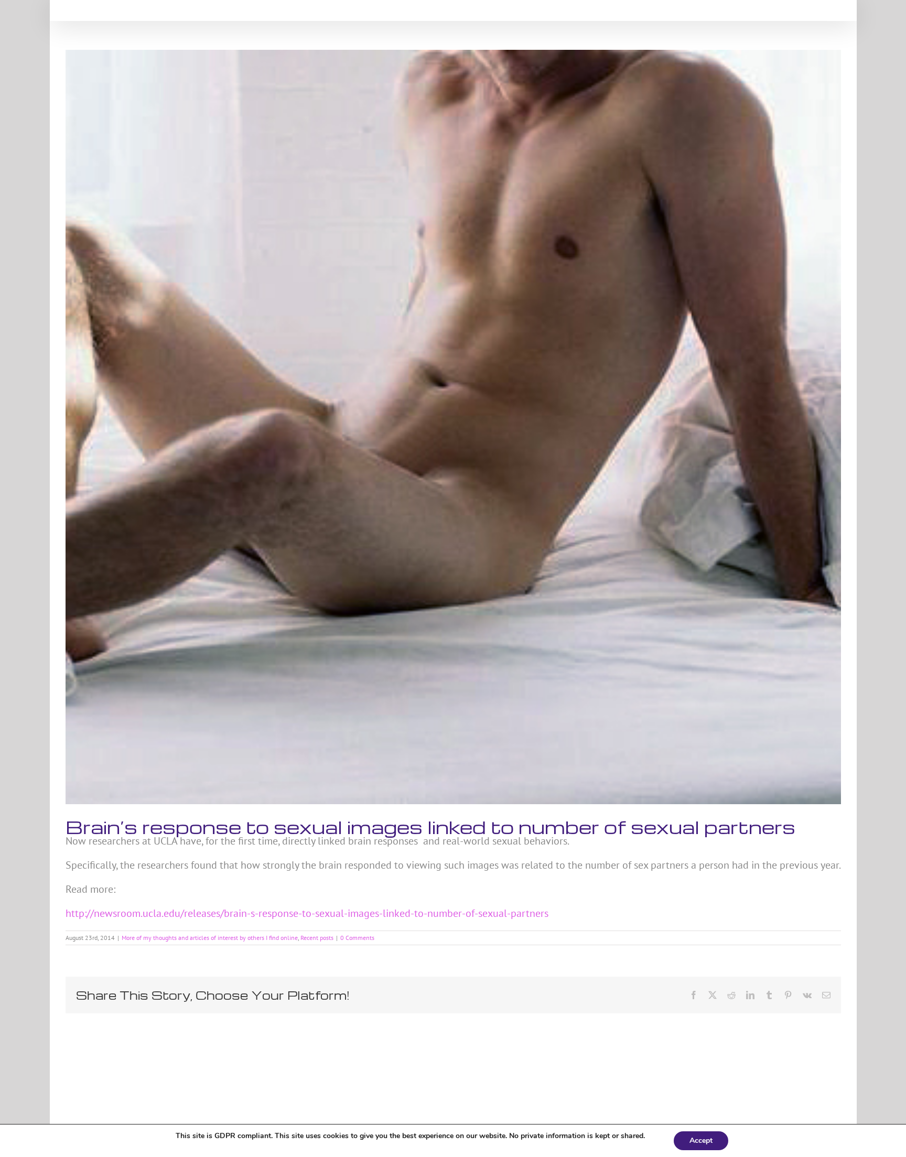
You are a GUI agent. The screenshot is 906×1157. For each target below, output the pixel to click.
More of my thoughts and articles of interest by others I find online (210, 938)
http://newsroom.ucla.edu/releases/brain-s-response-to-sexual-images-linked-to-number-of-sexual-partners (307, 913)
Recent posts (316, 938)
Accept (701, 1140)
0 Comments (357, 938)
